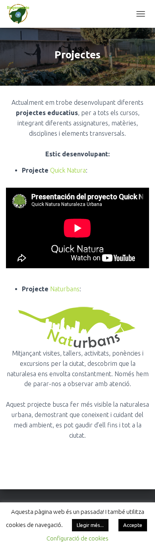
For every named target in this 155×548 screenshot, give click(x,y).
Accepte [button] (132, 525)
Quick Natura (68, 170)
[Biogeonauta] (21, 14)
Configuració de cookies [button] (77, 538)
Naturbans (64, 288)
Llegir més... (90, 525)
